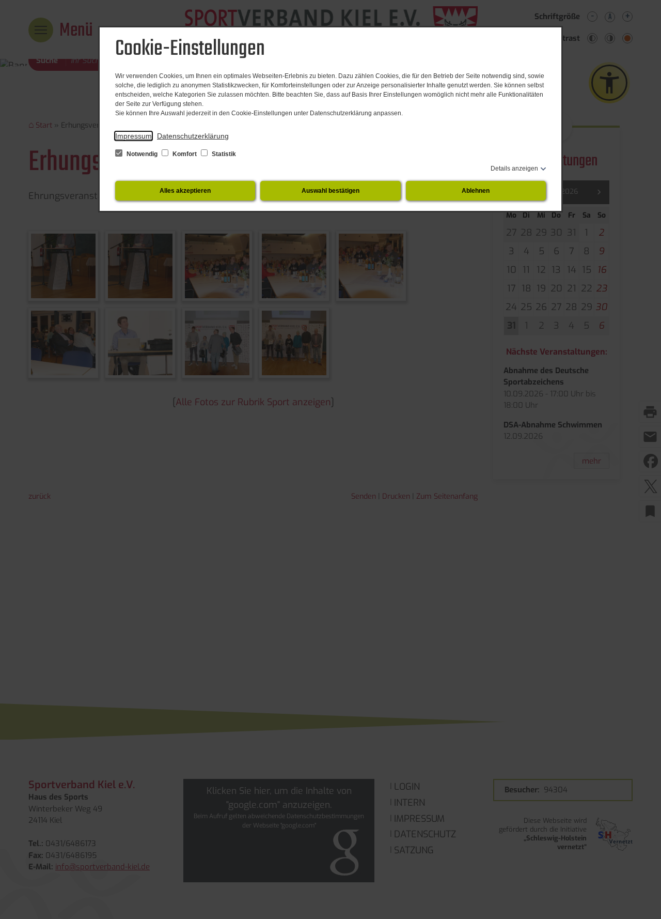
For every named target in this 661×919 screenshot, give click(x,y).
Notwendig (142, 154)
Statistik (223, 154)
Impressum (133, 136)
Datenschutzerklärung (193, 136)
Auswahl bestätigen (330, 190)
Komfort (184, 154)
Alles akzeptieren (185, 190)
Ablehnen (476, 190)
